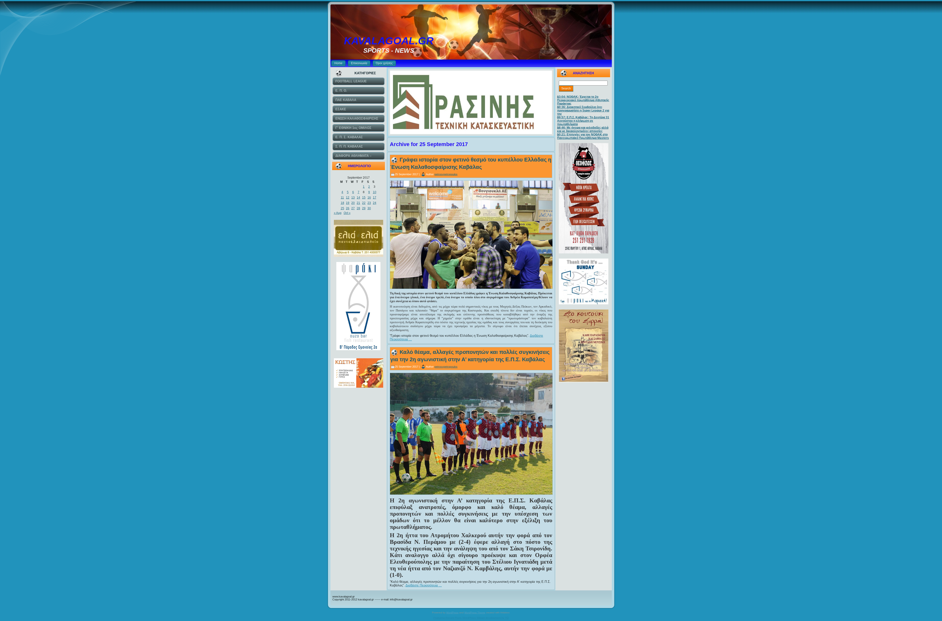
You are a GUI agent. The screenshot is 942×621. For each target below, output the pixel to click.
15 (364, 197)
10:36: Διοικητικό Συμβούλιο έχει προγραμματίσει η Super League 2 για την (583, 110)
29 (364, 208)
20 (353, 203)
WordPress (452, 612)
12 (347, 197)
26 (347, 208)
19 (347, 203)
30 (369, 208)
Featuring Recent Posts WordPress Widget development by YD (471, 617)
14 (358, 197)
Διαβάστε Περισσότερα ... (424, 585)
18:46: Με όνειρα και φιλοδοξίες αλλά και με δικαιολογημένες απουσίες (582, 129)
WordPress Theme (474, 612)
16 (369, 197)
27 (353, 208)
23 (369, 203)
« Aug (337, 213)
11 (342, 197)
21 (358, 203)
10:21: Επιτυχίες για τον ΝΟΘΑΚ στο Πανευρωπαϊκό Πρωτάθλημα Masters (583, 136)
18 (342, 203)
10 (374, 192)
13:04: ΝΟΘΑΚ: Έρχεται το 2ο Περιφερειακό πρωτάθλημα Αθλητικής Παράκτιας (583, 100)
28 (358, 208)
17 (374, 197)
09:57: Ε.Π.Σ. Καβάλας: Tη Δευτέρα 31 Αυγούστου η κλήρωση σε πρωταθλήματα (583, 121)
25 (342, 208)
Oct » (347, 213)
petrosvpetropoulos (446, 174)
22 (364, 203)
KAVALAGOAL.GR (388, 41)
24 (374, 203)
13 (353, 197)
